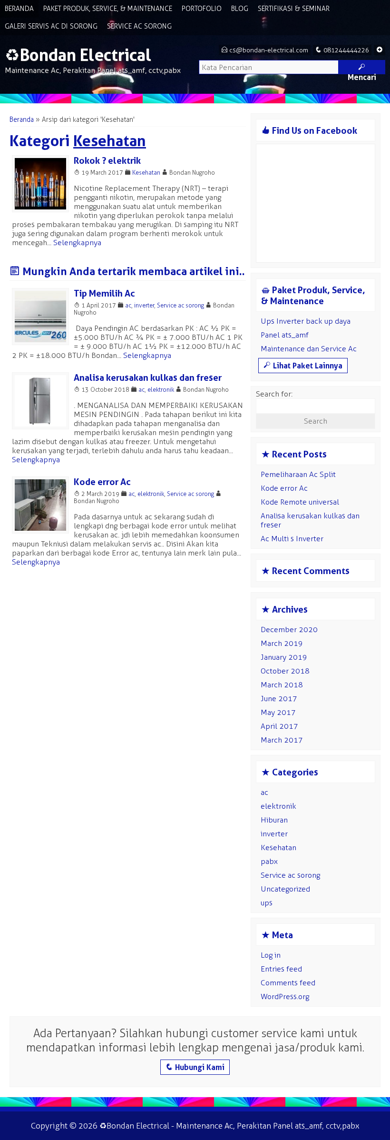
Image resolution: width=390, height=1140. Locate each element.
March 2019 (282, 643)
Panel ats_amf (285, 334)
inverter (144, 305)
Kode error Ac (102, 481)
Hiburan (274, 819)
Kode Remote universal (300, 501)
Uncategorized (285, 888)
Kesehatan (146, 172)
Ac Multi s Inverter (292, 538)
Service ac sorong (180, 305)
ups (267, 902)
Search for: (274, 393)
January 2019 (284, 657)
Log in (271, 955)
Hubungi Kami (195, 1067)
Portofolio (202, 9)
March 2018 (282, 684)
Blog (239, 9)
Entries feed (281, 968)
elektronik (160, 389)
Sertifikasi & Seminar (294, 9)
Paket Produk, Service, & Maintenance (107, 9)
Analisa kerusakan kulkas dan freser (148, 377)
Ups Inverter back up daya (306, 321)
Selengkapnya (77, 242)
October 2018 (285, 670)
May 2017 (278, 712)
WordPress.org (285, 996)
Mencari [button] (362, 68)
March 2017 (282, 739)
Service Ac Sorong (139, 26)
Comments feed (288, 982)
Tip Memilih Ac (104, 293)
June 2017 (279, 698)
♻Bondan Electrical (78, 55)
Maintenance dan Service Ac (309, 348)
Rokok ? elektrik (107, 160)
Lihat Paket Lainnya (302, 365)
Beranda (19, 9)
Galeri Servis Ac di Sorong (51, 26)
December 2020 (289, 629)
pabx (269, 861)
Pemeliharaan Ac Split (298, 474)
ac (128, 305)
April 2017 (279, 726)
